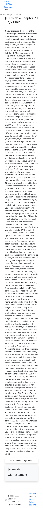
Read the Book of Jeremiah (21, 460)
